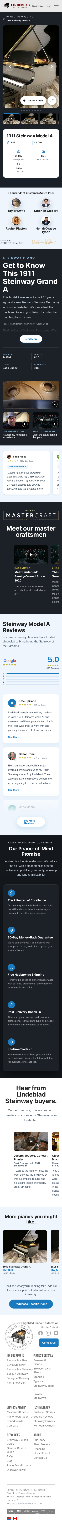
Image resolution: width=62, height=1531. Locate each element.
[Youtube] (56, 1333)
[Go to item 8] (40, 110)
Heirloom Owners (44, 1425)
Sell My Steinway (17, 1374)
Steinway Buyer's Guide (17, 1441)
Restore (37, 6)
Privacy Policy (14, 1489)
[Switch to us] (9, 1518)
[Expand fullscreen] (52, 100)
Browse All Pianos (39, 1362)
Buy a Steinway (16, 1365)
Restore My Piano (17, 1360)
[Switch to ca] (15, 1518)
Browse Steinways (39, 1396)
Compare (12, 1425)
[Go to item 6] (35, 110)
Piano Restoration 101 (20, 1416)
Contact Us (49, 1343)
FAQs (10, 1456)
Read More (31, 339)
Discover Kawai (16, 1470)
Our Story (39, 1440)
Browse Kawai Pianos (42, 1370)
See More (13, 737)
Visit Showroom (16, 1382)
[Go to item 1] (21, 110)
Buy (48, 6)
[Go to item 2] (24, 110)
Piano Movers (41, 1444)
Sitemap (32, 1493)
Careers (23, 1493)
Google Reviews (43, 1416)
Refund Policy (29, 1489)
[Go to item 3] (27, 110)
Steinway (21, 16)
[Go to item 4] (29, 110)
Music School (41, 1453)
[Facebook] (40, 1333)
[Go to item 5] (32, 110)
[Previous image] (10, 66)
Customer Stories (44, 1412)
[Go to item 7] (38, 110)
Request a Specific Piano (31, 1303)
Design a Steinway (18, 1378)
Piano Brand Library (19, 1465)
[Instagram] (48, 1333)
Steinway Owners (44, 1421)
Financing (39, 1449)
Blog (9, 1461)
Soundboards (15, 1421)
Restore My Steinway (20, 1369)
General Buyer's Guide (16, 1450)
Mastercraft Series (18, 1412)
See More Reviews (29, 822)
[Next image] (52, 66)
